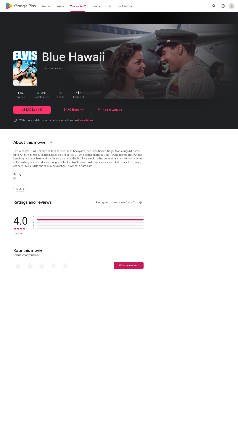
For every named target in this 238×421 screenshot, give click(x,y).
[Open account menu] (231, 5)
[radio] (17, 265)
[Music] (20, 188)
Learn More (85, 120)
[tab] (46, 6)
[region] (79, 95)
